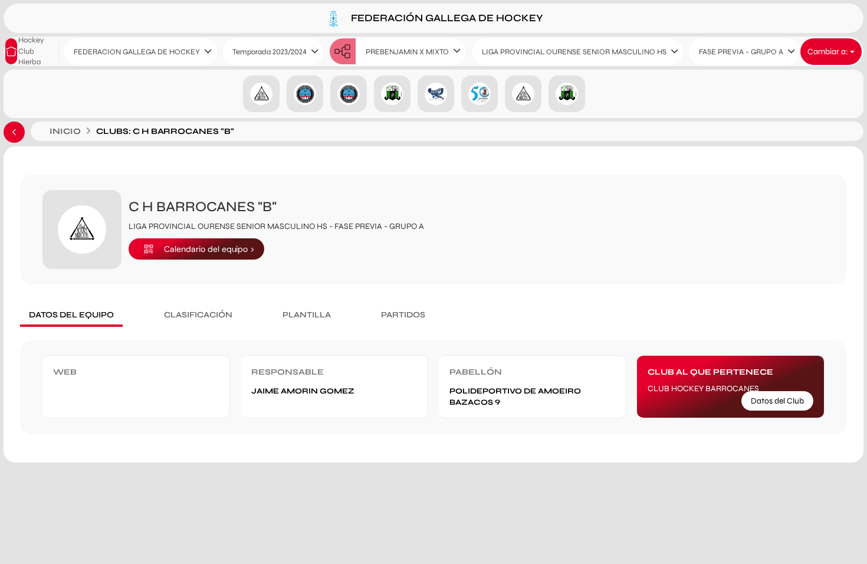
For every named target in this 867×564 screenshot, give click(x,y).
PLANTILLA (307, 315)
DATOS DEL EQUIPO (71, 315)
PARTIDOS (403, 315)
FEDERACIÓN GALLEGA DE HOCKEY (446, 17)
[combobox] (140, 51)
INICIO (65, 131)
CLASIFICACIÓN (198, 315)
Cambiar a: (828, 52)
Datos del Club (777, 401)
